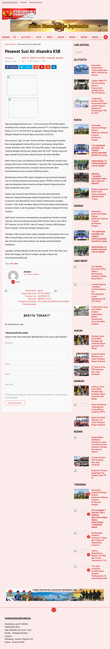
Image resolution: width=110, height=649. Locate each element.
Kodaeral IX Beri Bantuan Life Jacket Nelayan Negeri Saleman (98, 357)
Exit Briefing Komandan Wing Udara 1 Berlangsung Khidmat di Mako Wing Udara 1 (98, 272)
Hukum (61, 37)
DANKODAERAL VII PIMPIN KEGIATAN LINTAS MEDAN (99, 163)
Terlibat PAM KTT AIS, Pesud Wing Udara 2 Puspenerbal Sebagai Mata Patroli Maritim (99, 86)
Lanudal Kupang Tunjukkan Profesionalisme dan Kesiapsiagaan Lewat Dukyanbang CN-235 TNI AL (98, 292)
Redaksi (10, 58)
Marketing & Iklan (35, 2)
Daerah (84, 37)
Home (7, 44)
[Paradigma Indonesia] (19, 13)
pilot (16, 263)
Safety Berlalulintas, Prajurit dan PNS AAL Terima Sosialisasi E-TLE (99, 556)
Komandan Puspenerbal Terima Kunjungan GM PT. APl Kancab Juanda (99, 70)
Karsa (49, 37)
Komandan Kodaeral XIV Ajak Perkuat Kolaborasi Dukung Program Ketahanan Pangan (99, 132)
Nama (8, 364)
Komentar (9, 343)
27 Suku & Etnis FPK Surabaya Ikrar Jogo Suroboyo (98, 370)
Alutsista (26, 37)
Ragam (72, 37)
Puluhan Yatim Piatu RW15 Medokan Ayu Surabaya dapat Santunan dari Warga (98, 342)
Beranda (23, 2)
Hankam (50, 58)
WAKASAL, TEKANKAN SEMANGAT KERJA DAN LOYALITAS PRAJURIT (99, 179)
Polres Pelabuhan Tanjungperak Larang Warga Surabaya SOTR (98, 408)
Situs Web (9, 384)
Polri (38, 37)
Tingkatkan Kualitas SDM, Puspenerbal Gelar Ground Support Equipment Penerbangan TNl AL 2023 (99, 105)
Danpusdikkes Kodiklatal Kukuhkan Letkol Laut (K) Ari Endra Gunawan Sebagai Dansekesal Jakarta (99, 444)
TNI (14, 37)
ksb (11, 263)
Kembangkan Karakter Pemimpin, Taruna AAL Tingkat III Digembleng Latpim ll (99, 539)
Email (7, 374)
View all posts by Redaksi (31, 274)
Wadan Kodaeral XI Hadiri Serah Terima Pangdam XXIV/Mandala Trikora (99, 194)
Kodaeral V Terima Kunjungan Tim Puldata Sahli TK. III (99, 474)
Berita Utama (37, 58)
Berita (13, 44)
